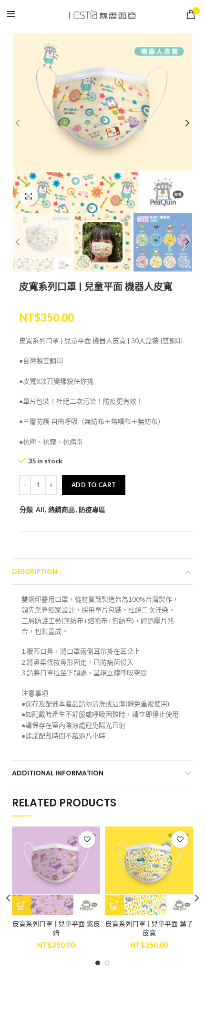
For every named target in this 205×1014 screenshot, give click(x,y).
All (40, 509)
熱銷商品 (61, 509)
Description (34, 571)
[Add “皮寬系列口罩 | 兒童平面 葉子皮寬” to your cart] (114, 905)
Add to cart (94, 485)
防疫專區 (92, 509)
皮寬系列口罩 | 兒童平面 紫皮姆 (56, 928)
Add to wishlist (87, 839)
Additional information (57, 773)
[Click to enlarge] (28, 196)
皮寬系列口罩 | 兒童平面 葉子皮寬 (149, 928)
